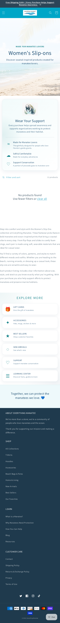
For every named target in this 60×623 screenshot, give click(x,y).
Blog (8, 535)
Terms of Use (11, 584)
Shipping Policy (12, 565)
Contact (9, 559)
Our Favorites (12, 499)
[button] (3, 13)
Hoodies (9, 461)
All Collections (12, 448)
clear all (42, 199)
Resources (10, 541)
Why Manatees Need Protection (20, 522)
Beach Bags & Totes (14, 474)
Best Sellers (11, 492)
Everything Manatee (32, 618)
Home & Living (12, 480)
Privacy (9, 578)
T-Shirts (9, 455)
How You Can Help (14, 529)
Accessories (11, 467)
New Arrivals (11, 486)
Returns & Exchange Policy (17, 571)
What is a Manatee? (14, 516)
